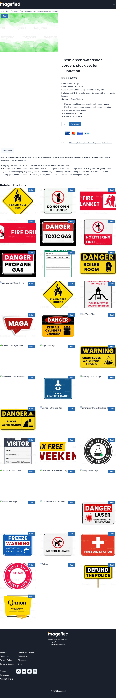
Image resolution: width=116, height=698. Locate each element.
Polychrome (97, 143)
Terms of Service (7, 664)
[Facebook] (18, 671)
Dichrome (80, 143)
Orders (3, 671)
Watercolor (72, 143)
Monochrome (88, 143)
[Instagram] (29, 671)
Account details (6, 679)
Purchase (75, 124)
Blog (20, 664)
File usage (22, 660)
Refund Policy (24, 656)
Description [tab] (7, 150)
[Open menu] (114, 4)
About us (3, 652)
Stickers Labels (107, 143)
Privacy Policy (6, 660)
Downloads (4, 675)
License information (26, 652)
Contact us (4, 656)
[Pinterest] (35, 671)
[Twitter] (24, 671)
